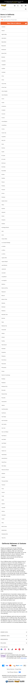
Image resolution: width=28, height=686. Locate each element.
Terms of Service (10, 669)
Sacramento (4, 401)
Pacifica (3, 341)
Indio (3, 231)
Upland (3, 503)
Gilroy (3, 204)
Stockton (3, 473)
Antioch (3, 30)
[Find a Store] (14, 5)
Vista (3, 522)
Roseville (3, 397)
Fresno (3, 193)
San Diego (4, 416)
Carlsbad (3, 72)
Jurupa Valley (4, 238)
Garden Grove (4, 201)
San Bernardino (5, 409)
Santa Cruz (4, 450)
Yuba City (3, 537)
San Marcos (4, 435)
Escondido (4, 170)
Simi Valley (4, 465)
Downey (3, 148)
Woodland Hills (5, 534)
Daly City (3, 140)
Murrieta (3, 318)
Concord (3, 113)
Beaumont (4, 45)
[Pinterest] (19, 649)
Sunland (3, 477)
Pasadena (4, 352)
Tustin (3, 496)
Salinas (3, 405)
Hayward (3, 212)
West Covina (4, 526)
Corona (3, 117)
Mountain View (5, 314)
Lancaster (4, 272)
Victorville (4, 515)
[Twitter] (9, 649)
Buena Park (4, 53)
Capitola (3, 68)
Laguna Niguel (5, 261)
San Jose (3, 428)
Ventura (3, 511)
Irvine (3, 235)
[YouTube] (16, 649)
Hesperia (3, 219)
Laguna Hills (4, 257)
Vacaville (3, 507)
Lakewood (4, 269)
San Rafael (4, 443)
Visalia (3, 518)
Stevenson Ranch (5, 469)
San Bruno (4, 412)
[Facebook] (1, 649)
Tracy (3, 488)
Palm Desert (4, 344)
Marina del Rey (5, 288)
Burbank (3, 57)
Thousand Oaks (5, 481)
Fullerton (3, 197)
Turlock (3, 492)
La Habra (3, 246)
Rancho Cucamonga (6, 375)
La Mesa (3, 250)
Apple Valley (4, 34)
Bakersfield (4, 42)
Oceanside (4, 329)
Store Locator (3, 16)
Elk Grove (4, 163)
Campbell (4, 64)
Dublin (3, 151)
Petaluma (3, 356)
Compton (3, 110)
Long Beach (4, 276)
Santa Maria (4, 454)
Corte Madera (4, 121)
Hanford (3, 208)
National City (4, 325)
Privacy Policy (18, 669)
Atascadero (4, 38)
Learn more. (24, 658)
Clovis (3, 98)
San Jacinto (4, 424)
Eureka (3, 174)
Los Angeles (4, 280)
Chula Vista (4, 87)
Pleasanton (4, 367)
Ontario (3, 333)
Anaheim (3, 26)
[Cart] (21, 5)
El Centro (3, 159)
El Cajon (3, 155)
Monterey (3, 310)
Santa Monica (4, 458)
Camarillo (4, 60)
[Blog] (23, 649)
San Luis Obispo (5, 431)
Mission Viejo (4, 299)
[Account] (18, 5)
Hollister (3, 223)
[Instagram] (5, 649)
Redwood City (4, 386)
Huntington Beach (5, 227)
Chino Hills (4, 83)
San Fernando (4, 420)
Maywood (4, 291)
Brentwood (4, 49)
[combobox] (14, 9)
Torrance (3, 484)
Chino (3, 79)
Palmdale (3, 348)
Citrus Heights (4, 91)
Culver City (4, 132)
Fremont (3, 189)
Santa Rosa (4, 462)
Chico (3, 76)
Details (19, 2)
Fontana (3, 185)
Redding (3, 378)
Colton (3, 102)
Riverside (3, 390)
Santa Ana (4, 447)
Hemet (3, 216)
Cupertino (4, 136)
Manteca (3, 284)
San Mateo (4, 439)
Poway (3, 371)
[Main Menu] (25, 5)
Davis (3, 144)
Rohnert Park (4, 394)
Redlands (4, 382)
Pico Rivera (4, 359)
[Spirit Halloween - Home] (4, 5)
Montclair (3, 306)
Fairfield (3, 178)
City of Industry (5, 95)
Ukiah (3, 500)
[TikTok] (12, 649)
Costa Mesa (4, 125)
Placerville (4, 363)
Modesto (3, 303)
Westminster (4, 530)
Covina (3, 129)
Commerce (4, 106)
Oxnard (3, 337)
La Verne (3, 253)
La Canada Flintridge (6, 242)
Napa (3, 322)
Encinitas (3, 166)
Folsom (3, 182)
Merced (3, 295)
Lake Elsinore (4, 265)
